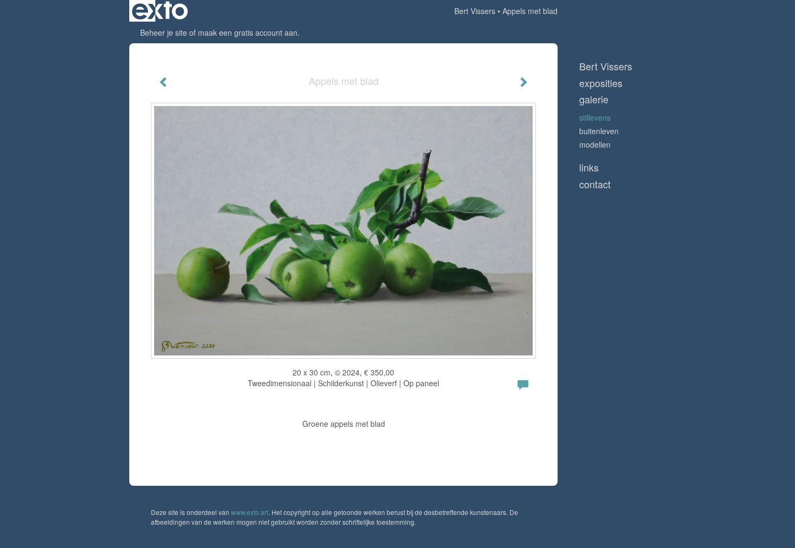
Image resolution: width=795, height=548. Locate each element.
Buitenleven (599, 131)
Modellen (595, 144)
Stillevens (595, 117)
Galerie (593, 99)
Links (589, 167)
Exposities (600, 83)
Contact (595, 184)
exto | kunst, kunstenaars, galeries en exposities (159, 11)
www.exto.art (249, 512)
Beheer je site (163, 32)
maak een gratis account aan (247, 32)
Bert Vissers (474, 10)
